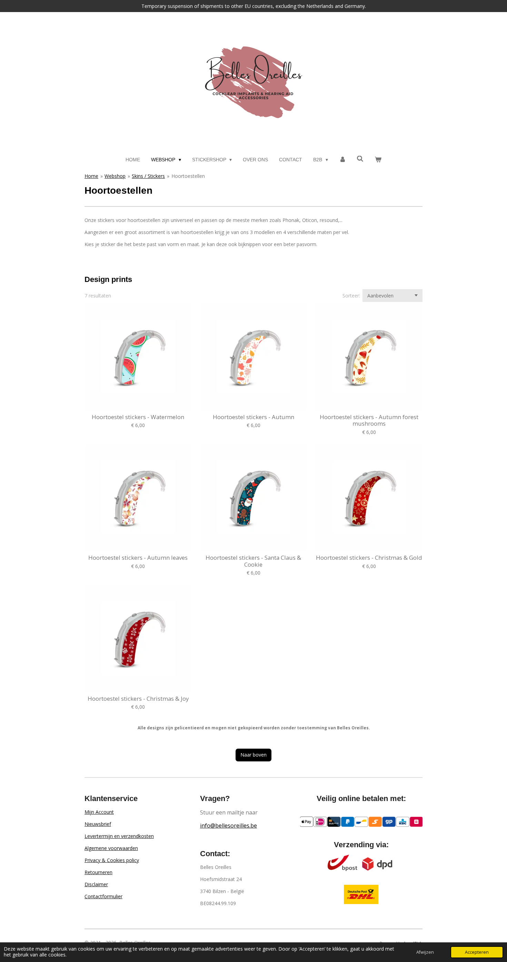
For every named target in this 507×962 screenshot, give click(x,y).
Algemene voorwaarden (111, 848)
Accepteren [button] (477, 952)
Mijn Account (99, 812)
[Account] (342, 160)
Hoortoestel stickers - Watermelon (138, 417)
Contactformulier (103, 896)
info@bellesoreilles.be (228, 825)
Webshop (115, 176)
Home (91, 176)
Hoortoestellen (188, 176)
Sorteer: (351, 295)
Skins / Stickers (148, 176)
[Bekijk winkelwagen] (378, 160)
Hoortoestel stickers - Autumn (253, 417)
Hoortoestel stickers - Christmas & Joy (138, 698)
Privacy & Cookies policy (111, 860)
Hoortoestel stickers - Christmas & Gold (369, 557)
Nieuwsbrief (97, 824)
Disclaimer (96, 884)
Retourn (93, 872)
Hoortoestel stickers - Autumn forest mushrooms (369, 420)
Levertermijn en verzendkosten (119, 836)
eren (107, 872)
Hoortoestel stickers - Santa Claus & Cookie (253, 561)
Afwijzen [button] (425, 952)
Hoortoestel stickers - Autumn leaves (138, 557)
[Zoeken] (360, 159)
